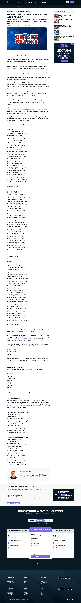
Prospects (28, 11)
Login (68, 2)
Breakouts (9, 581)
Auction (25, 583)
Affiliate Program (44, 589)
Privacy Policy (12, 599)
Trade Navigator (10, 592)
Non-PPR (25, 577)
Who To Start (9, 594)
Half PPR (25, 578)
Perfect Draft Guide (10, 577)
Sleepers (8, 580)
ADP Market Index (10, 589)
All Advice (8, 6)
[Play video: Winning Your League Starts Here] (63, 495)
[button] (20, 540)
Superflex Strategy (44, 580)
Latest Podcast (9, 583)
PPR (25, 580)
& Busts (12, 581)
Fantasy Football (10, 11)
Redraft (13, 6)
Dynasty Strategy (44, 578)
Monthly (32, 520)
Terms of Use (23, 599)
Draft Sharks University (38, 6)
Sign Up (72, 2)
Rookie (25, 592)
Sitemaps (18, 599)
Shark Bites (31, 6)
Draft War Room (10, 588)
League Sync (43, 583)
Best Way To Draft (10, 578)
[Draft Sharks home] (11, 2)
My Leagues (43, 2)
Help (42, 592)
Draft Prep (22, 11)
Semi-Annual (40, 520)
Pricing (42, 593)
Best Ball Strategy (44, 581)
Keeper (25, 594)
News (19, 2)
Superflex (25, 581)
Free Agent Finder (10, 593)
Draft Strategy (43, 577)
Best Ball (22, 6)
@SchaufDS (17, 25)
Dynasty (17, 6)
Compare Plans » (40, 563)
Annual (48, 520)
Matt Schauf (10, 25)
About (42, 588)
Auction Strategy (44, 582)
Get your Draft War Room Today (13, 503)
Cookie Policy (29, 599)
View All (73, 11)
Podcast (26, 6)
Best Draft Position (10, 582)
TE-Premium (26, 593)
